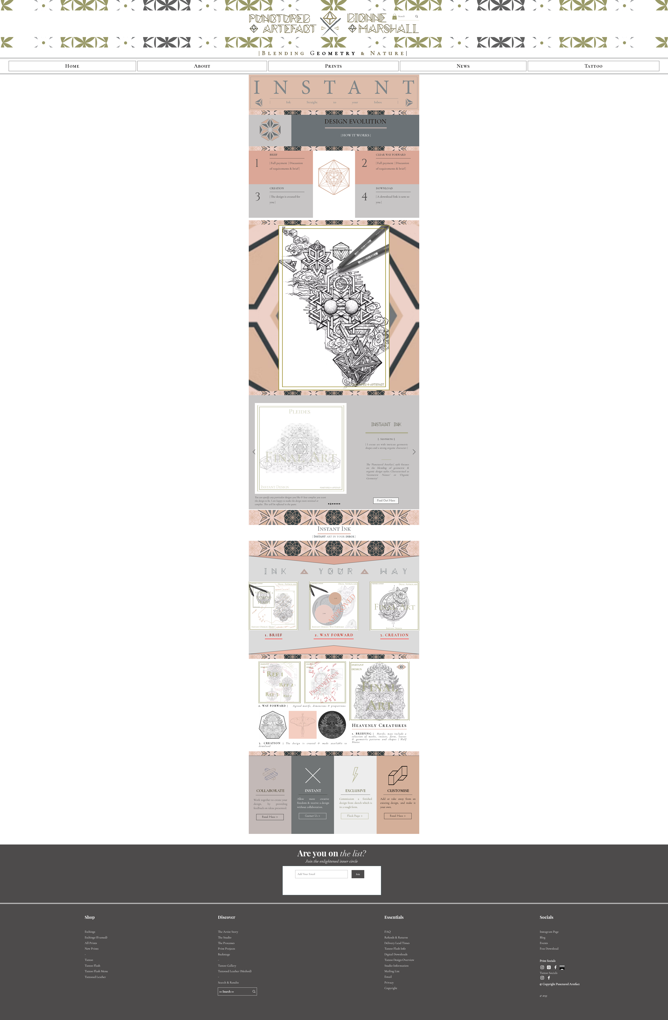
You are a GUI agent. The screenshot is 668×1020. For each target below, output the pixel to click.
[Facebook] (555, 967)
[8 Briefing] (332, 503)
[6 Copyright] (337, 503)
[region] (273, 605)
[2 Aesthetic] (330, 503)
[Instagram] (542, 967)
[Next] (414, 452)
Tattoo (89, 960)
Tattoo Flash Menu (96, 971)
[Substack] (562, 967)
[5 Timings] (336, 503)
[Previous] (254, 452)
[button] (394, 16)
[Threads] (548, 967)
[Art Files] (339, 503)
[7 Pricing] (334, 504)
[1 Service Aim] (328, 503)
